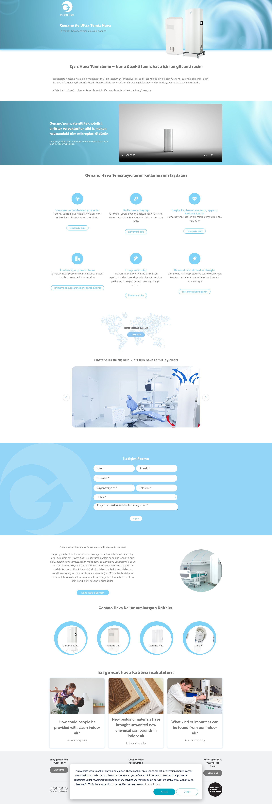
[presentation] (133, 383)
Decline (187, 792)
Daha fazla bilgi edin (92, 592)
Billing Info (59, 770)
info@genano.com (59, 759)
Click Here (136, 335)
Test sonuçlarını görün (194, 291)
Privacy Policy (152, 784)
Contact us (213, 773)
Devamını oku (77, 227)
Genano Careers (136, 759)
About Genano (136, 763)
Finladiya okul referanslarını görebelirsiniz (77, 287)
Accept (164, 792)
